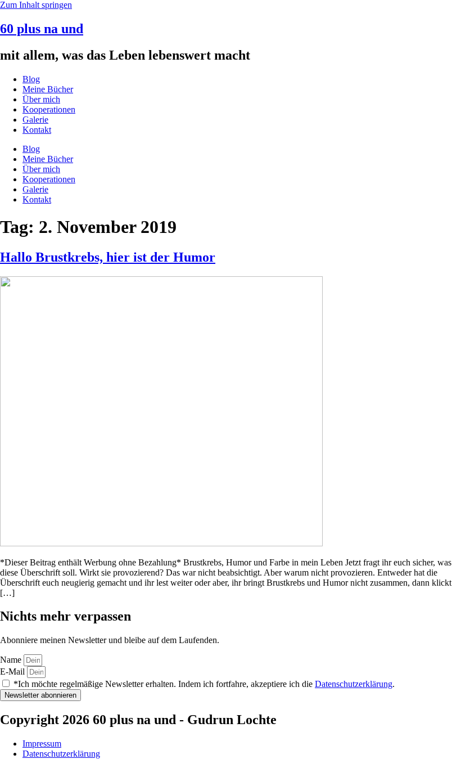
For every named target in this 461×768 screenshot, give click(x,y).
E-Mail (13, 671)
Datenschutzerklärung (353, 684)
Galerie (35, 119)
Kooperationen (48, 109)
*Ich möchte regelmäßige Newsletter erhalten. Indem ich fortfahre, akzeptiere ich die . (204, 684)
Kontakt (36, 129)
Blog (31, 79)
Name (12, 659)
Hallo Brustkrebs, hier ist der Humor (107, 257)
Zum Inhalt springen (36, 5)
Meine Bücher (47, 89)
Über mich (41, 99)
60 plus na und (41, 28)
